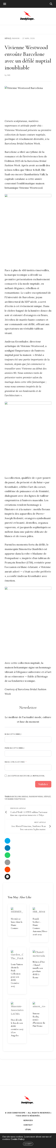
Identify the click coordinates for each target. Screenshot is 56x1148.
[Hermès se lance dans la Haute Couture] (17, 911)
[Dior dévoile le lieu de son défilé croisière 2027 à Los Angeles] (17, 1009)
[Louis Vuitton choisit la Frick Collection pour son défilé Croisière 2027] (17, 955)
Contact (28, 1125)
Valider (43, 784)
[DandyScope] (28, 16)
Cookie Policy (17, 1139)
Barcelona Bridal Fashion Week (26, 796)
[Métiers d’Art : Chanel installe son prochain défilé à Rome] (39, 954)
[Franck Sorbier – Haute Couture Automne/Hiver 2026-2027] (39, 911)
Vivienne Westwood (15, 799)
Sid (8, 75)
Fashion (15, 38)
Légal (28, 1129)
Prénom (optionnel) (14, 748)
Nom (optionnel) (13, 734)
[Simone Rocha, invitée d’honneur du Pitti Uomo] (39, 1005)
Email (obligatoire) (15, 762)
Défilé (8, 38)
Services (28, 1120)
